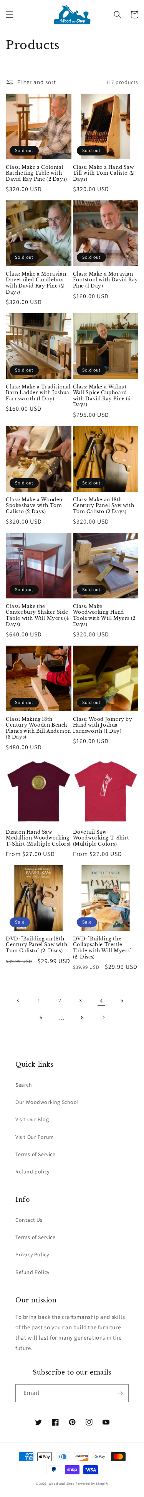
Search (23, 1084)
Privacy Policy (32, 1254)
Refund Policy (32, 1272)
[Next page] (103, 1017)
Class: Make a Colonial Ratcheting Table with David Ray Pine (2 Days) (36, 173)
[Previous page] (18, 1000)
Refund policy (32, 1171)
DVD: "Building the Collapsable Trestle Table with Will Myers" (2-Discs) (102, 948)
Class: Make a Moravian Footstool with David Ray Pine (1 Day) (105, 280)
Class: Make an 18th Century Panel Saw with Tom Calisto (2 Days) (103, 505)
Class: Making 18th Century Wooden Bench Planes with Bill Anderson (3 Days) (38, 728)
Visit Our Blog (32, 1119)
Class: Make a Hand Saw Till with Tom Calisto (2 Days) (103, 173)
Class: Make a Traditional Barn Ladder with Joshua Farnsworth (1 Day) (38, 393)
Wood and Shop (62, 1483)
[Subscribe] (119, 1393)
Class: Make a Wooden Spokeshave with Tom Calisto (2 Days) (34, 505)
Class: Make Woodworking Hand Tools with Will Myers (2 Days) (104, 615)
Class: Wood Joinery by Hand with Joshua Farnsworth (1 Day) (102, 725)
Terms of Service (35, 1154)
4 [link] (101, 1000)
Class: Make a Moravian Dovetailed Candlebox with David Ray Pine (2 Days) (36, 283)
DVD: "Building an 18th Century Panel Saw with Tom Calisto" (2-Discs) (36, 944)
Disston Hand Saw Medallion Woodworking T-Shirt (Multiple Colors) (38, 838)
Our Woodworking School (47, 1102)
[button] (9, 14)
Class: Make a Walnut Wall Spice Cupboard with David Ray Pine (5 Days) (102, 396)
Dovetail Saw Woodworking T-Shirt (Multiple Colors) (101, 838)
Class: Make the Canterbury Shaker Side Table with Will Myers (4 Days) (37, 615)
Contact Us (29, 1219)
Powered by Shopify (92, 1483)
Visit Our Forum (34, 1136)
